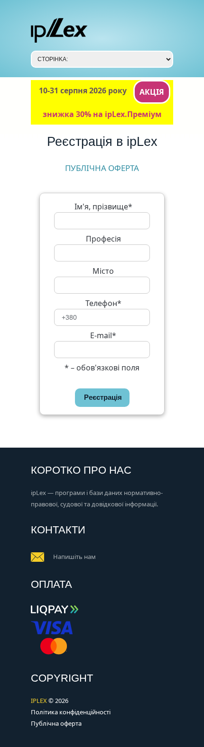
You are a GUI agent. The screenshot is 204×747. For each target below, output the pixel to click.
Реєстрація (103, 397)
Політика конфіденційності (71, 712)
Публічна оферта (56, 723)
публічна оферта (102, 167)
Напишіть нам (74, 556)
